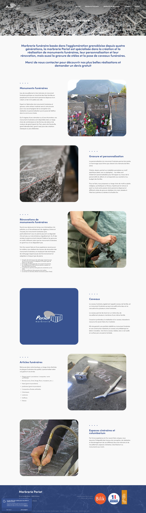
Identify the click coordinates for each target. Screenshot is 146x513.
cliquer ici (26, 505)
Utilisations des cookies (84, 511)
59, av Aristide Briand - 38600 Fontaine (29, 496)
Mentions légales (55, 511)
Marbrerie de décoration (111, 6)
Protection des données (72, 511)
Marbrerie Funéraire (92, 6)
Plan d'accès (33, 500)
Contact (137, 6)
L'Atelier (127, 6)
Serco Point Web (46, 511)
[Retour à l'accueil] (13, 6)
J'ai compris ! (24, 509)
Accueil (78, 6)
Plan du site (62, 511)
